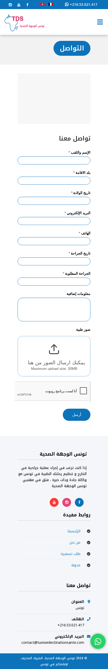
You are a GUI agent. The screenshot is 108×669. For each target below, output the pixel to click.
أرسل (76, 414)
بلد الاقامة (81, 173)
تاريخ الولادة (80, 193)
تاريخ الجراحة (79, 253)
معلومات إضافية (78, 294)
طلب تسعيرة (70, 553)
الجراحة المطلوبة (76, 273)
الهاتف (84, 233)
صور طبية (83, 329)
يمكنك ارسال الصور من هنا (56, 362)
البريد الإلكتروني (77, 213)
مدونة (75, 565)
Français (50, 4)
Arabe (42, 4)
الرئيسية (74, 531)
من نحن (74, 542)
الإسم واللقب (79, 152)
